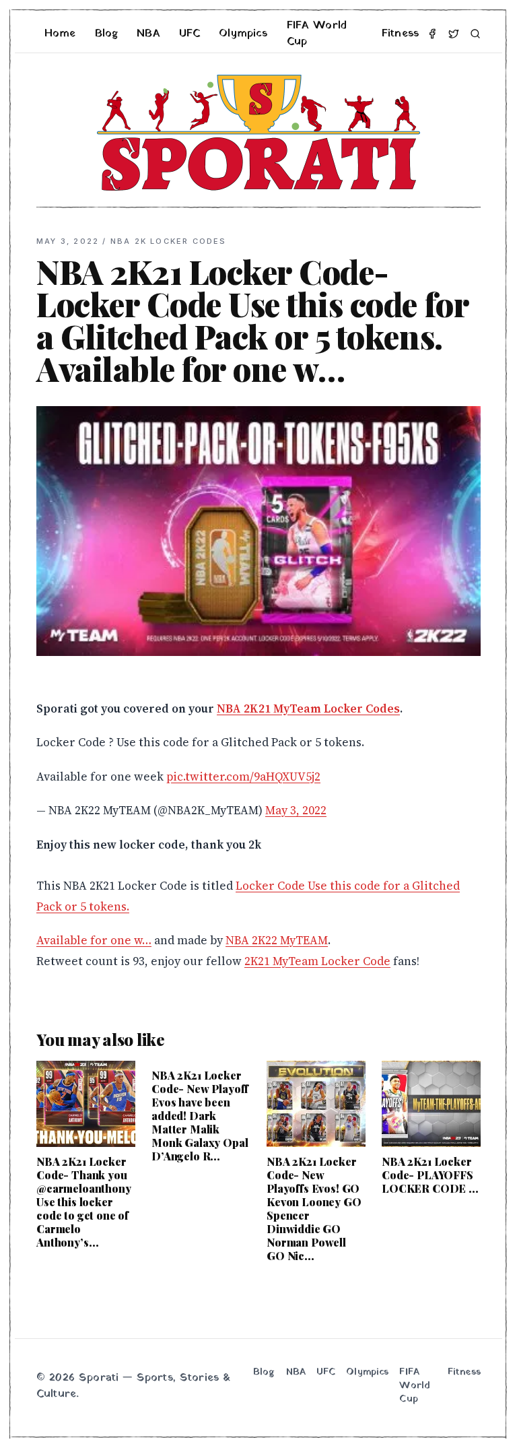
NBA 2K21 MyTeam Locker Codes (308, 708)
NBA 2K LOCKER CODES (168, 241)
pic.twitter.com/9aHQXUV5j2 (243, 776)
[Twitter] (453, 33)
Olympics (243, 34)
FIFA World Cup (317, 34)
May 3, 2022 (295, 810)
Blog (106, 34)
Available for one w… (93, 940)
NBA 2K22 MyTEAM (277, 940)
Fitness (400, 34)
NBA (148, 34)
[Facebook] (432, 33)
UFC (189, 34)
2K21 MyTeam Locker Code (317, 961)
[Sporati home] (258, 133)
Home (60, 34)
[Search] (475, 33)
